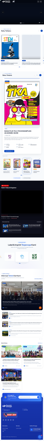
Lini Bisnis (4, 429)
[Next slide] (41, 12)
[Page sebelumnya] (38, 156)
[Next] (40, 75)
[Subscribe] (38, 397)
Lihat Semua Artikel (38, 278)
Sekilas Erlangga (5, 428)
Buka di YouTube (14, 218)
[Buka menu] (41, 2)
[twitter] (11, 420)
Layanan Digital (18, 428)
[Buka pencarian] (38, 2)
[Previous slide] (3, 12)
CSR (3, 431)
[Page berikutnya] (40, 156)
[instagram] (6, 420)
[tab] (18, 263)
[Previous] (34, 75)
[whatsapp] (13, 420)
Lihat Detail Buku (9, 151)
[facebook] (3, 420)
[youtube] (8, 420)
